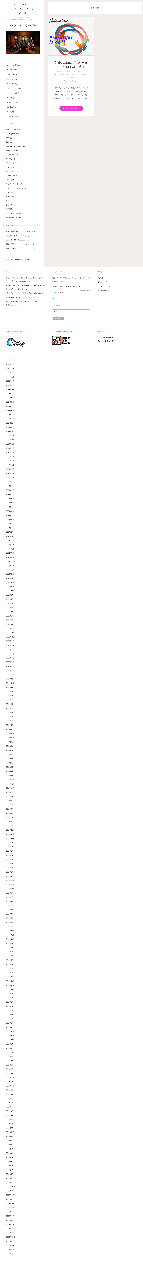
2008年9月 (10, 1241)
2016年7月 (10, 851)
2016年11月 (10, 834)
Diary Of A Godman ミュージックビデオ (20, 248)
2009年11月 (10, 1182)
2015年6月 (10, 905)
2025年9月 (10, 398)
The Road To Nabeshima (15, 146)
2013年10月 (10, 989)
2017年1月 (9, 826)
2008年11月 (10, 1233)
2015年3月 (9, 918)
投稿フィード (102, 282)
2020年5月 (10, 658)
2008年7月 (10, 1250)
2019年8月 (10, 696)
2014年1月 (9, 977)
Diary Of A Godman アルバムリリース (20, 244)
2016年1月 (9, 876)
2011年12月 (10, 1078)
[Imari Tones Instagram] (25, 25)
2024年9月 (10, 448)
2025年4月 (10, 419)
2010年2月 (10, 1170)
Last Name (56, 305)
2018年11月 (10, 733)
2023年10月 (10, 494)
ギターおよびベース (13, 163)
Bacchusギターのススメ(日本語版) (18, 301)
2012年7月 (10, 1048)
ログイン (100, 278)
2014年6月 (10, 956)
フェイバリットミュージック (16, 188)
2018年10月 (10, 738)
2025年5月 (10, 414)
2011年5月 (9, 1107)
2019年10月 (10, 687)
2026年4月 (10, 381)
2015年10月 (10, 889)
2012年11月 (10, 1036)
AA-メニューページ (13, 129)
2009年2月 (10, 1220)
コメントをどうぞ (72, 81)
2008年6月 (10, 1254)
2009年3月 (10, 1216)
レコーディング (11, 205)
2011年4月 (9, 1111)
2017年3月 (9, 817)
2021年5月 (10, 608)
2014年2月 (10, 973)
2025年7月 (10, 406)
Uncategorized (12, 150)
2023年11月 (10, 490)
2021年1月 (9, 624)
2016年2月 (10, 872)
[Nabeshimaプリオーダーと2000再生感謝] (71, 39)
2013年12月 (10, 981)
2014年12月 (10, 931)
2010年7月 (10, 1149)
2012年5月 (10, 1057)
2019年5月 (10, 708)
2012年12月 (10, 1031)
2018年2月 (10, 771)
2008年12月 (10, 1229)
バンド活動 (10, 180)
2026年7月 (10, 368)
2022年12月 (10, 536)
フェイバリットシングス (14, 184)
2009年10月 (10, 1187)
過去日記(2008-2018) (13, 218)
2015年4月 (10, 914)
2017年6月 (10, 805)
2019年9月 (10, 691)
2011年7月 (9, 1099)
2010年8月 (10, 1145)
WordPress (26, 259)
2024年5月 (10, 465)
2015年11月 (10, 884)
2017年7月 (9, 801)
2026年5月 (10, 377)
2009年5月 (10, 1208)
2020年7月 (10, 650)
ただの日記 (10, 171)
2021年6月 (10, 603)
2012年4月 (10, 1061)
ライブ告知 (10, 192)
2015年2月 (9, 922)
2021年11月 (10, 587)
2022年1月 (10, 578)
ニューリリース (11, 176)
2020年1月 (10, 675)
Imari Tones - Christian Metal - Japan (23, 9)
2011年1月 (9, 1124)
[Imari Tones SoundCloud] (30, 25)
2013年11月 (10, 985)
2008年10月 (10, 1237)
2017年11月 (10, 784)
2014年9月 (10, 943)
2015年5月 (9, 910)
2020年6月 (10, 654)
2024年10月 (10, 444)
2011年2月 (9, 1120)
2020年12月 (10, 629)
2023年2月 (10, 528)
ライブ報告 (10, 197)
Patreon (9, 142)
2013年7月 (10, 1002)
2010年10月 (10, 1136)
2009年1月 (10, 1224)
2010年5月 (10, 1157)
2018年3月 (10, 767)
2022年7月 (10, 553)
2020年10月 (10, 637)
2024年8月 (10, 452)
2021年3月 (10, 616)
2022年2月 (10, 574)
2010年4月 (10, 1161)
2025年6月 (10, 410)
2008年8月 (10, 1245)
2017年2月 (9, 821)
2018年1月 (9, 775)
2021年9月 (10, 595)
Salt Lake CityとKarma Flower (17, 240)
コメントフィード (103, 286)
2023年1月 (10, 532)
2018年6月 (10, 754)
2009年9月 (10, 1191)
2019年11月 (10, 683)
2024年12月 (10, 435)
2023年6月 (10, 511)
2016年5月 (10, 859)
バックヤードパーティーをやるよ (17, 236)
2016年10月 (10, 838)
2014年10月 (10, 939)
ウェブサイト (10, 159)
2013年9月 (10, 994)
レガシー (9, 201)
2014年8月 (10, 947)
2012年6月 (10, 1052)
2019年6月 (10, 704)
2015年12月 (10, 880)
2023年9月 (10, 498)
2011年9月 (9, 1090)
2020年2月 (10, 671)
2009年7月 (10, 1199)
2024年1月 (10, 482)
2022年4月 (10, 566)
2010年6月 (10, 1153)
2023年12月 (10, 486)
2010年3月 (10, 1166)
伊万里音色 (10, 209)
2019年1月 (9, 725)
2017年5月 (9, 809)
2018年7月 (10, 750)
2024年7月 (10, 456)
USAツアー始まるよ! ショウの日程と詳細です (22, 231)
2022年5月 (10, 561)
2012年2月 (10, 1069)
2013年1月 (9, 1027)
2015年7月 (9, 901)
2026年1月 (10, 385)
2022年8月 (10, 549)
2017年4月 (10, 813)
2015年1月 (9, 926)
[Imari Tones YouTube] (20, 25)
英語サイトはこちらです (106, 341)
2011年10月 (10, 1086)
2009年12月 (10, 1178)
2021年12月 (10, 582)
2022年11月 (10, 540)
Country (55, 311)
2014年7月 (10, 952)
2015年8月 (10, 897)
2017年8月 (10, 796)
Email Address (58, 292)
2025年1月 (10, 431)
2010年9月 (10, 1140)
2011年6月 (9, 1103)
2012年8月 (10, 1044)
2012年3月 (10, 1065)
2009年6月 (10, 1203)
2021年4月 (10, 612)
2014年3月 (10, 968)
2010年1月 (9, 1174)
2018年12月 (10, 729)
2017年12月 (10, 780)
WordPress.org (103, 290)
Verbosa (17, 259)
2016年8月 (10, 847)
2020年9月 (10, 641)
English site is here (105, 337)
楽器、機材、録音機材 (14, 213)
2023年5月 (10, 515)
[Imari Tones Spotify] (34, 25)
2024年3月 (10, 473)
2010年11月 (10, 1132)
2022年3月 (10, 570)
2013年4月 (10, 1015)
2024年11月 (10, 440)
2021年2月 (10, 620)
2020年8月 (10, 645)
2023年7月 (10, 507)
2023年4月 (10, 519)
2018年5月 (10, 759)
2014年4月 (10, 964)
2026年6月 (10, 373)
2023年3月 (10, 524)
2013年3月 (10, 1019)
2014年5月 (10, 960)
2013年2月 (10, 1023)
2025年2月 (10, 427)
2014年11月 (10, 935)
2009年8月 (10, 1195)
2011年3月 (9, 1115)
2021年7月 (10, 599)
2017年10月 (10, 788)
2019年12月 (10, 679)
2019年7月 (10, 700)
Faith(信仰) (10, 138)
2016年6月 (10, 855)
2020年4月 (10, 662)
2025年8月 (10, 402)
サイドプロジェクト (13, 167)
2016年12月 (10, 830)
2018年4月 (10, 763)
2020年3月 (10, 666)
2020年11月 (10, 633)
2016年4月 (10, 863)
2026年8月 (10, 364)
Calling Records (12, 134)
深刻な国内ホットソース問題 (16, 293)
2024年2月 (10, 477)
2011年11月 (10, 1082)
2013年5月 (10, 1010)
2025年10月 (10, 393)
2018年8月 (10, 746)
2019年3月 (10, 717)
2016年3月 (10, 868)
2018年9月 (10, 742)
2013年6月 (10, 1006)
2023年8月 (10, 503)
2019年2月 (10, 721)
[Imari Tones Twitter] (15, 25)
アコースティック (12, 155)
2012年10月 (10, 1040)
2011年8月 (9, 1094)
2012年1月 (9, 1073)
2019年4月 (10, 712)
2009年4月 (10, 1212)
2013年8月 (10, 998)
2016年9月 (10, 842)
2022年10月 (10, 545)
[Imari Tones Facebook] (11, 25)
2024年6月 (10, 461)
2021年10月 (10, 591)
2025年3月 (10, 423)
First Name (56, 299)
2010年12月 (10, 1128)
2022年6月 (10, 557)
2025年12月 (10, 389)
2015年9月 (10, 893)
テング (31, 297)
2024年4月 (10, 469)
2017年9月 (10, 792)
